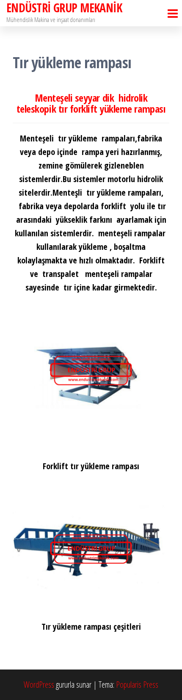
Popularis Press (137, 684)
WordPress (39, 684)
